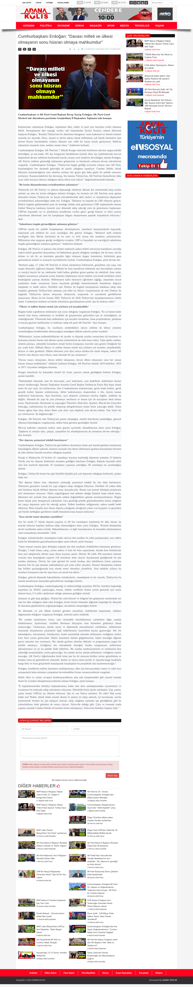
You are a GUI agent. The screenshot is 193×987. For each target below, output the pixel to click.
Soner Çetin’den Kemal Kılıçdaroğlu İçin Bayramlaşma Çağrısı (100, 956)
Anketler (33, 972)
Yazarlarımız (63, 3)
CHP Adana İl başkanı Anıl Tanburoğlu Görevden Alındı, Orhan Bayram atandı (100, 903)
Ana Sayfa (26, 3)
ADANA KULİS (38, 980)
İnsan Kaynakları (124, 972)
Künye (38, 3)
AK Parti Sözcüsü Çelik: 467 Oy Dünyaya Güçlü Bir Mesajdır (159, 91)
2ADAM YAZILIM (169, 980)
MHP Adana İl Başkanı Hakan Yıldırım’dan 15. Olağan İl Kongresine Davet (49, 795)
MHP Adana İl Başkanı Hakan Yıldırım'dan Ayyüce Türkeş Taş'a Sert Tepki (51, 808)
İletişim (49, 3)
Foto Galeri (69, 972)
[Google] (29, 49)
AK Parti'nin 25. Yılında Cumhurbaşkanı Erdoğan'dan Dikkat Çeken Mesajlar (100, 795)
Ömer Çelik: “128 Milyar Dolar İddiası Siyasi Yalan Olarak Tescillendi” (100, 916)
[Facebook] (19, 49)
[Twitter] (24, 49)
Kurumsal (143, 972)
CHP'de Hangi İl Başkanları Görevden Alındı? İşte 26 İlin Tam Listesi (51, 874)
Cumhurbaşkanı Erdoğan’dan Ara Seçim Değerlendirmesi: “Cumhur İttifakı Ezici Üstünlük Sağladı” (102, 929)
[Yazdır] (70, 49)
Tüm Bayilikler (88, 972)
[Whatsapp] (34, 49)
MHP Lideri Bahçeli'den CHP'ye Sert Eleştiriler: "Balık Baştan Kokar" (50, 929)
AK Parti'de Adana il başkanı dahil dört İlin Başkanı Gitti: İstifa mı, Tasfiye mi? (102, 942)
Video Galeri (50, 972)
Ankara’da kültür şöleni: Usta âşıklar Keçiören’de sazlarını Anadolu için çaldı (157, 78)
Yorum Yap (112, 775)
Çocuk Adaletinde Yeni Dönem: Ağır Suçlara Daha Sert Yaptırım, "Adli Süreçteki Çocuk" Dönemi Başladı (159, 104)
